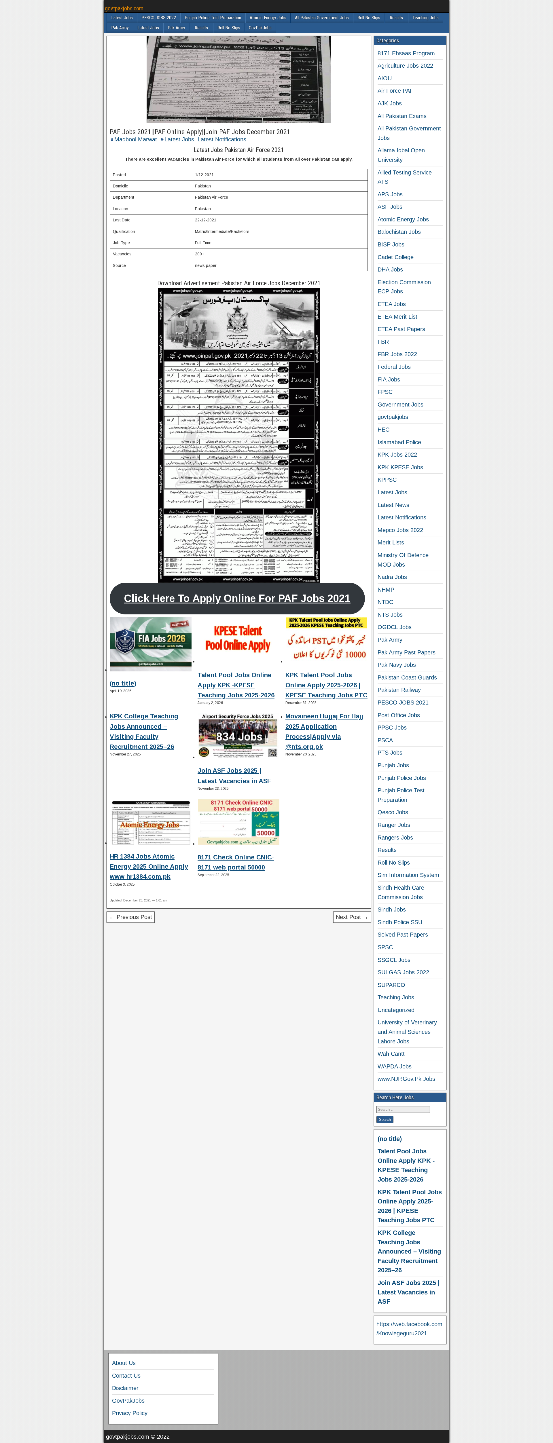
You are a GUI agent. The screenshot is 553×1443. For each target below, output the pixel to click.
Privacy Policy (129, 1413)
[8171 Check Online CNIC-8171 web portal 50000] (238, 823)
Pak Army (120, 28)
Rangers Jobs (395, 837)
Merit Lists (391, 542)
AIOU (385, 78)
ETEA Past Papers (401, 329)
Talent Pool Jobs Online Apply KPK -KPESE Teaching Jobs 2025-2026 (236, 685)
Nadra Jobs (392, 577)
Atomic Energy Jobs (268, 17)
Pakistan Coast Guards (407, 677)
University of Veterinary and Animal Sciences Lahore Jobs (407, 1031)
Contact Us (126, 1375)
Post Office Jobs (399, 715)
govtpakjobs (393, 417)
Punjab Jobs (393, 765)
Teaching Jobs (425, 17)
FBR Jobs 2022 (397, 354)
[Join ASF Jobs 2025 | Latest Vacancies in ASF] (238, 737)
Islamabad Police (399, 442)
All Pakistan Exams (402, 116)
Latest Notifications (222, 139)
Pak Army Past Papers (406, 652)
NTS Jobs (390, 615)
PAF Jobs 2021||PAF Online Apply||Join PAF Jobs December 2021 (200, 132)
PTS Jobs (390, 752)
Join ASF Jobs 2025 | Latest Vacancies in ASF (409, 1292)
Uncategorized (396, 1010)
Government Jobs (400, 404)
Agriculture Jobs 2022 (405, 65)
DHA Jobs (390, 269)
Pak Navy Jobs (397, 665)
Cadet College (396, 257)
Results (396, 17)
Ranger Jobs (394, 825)
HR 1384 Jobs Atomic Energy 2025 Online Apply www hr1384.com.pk (149, 866)
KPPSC (387, 479)
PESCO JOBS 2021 (403, 702)
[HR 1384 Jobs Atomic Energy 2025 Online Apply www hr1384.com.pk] (151, 822)
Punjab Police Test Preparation (213, 17)
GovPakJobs (260, 28)
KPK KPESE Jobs (400, 467)
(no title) (123, 683)
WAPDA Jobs (395, 1066)
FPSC (385, 392)
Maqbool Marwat (135, 139)
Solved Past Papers (403, 934)
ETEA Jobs (392, 304)
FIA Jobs (389, 379)
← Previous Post (130, 917)
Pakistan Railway (399, 690)
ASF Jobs (390, 207)
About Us (124, 1363)
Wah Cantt (391, 1054)
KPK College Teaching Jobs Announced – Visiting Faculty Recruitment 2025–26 (409, 1251)
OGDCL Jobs (395, 627)
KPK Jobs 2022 (397, 454)
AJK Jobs (390, 103)
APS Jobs (390, 194)
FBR (383, 342)
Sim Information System (408, 875)
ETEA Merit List (397, 317)
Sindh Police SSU (400, 922)
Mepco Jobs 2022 (400, 530)
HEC (383, 429)
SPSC (385, 947)
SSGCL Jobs (394, 960)
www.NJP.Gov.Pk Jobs (406, 1079)
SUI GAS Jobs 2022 (403, 972)
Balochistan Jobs (399, 232)
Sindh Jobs (392, 909)
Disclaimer (125, 1388)
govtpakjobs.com (124, 8)
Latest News (393, 505)
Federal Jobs (394, 367)
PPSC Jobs (392, 727)
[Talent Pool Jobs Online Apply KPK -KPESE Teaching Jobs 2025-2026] (238, 641)
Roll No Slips (368, 17)
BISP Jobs (391, 244)
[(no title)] (151, 645)
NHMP (386, 589)
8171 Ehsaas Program (406, 53)
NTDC (385, 602)
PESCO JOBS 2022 (158, 17)
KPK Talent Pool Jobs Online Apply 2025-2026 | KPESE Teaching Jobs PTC (326, 685)
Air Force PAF (395, 91)
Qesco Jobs (393, 812)
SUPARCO (391, 985)
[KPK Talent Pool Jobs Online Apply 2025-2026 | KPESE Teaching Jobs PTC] (326, 641)
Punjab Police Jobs (402, 778)
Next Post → (352, 917)
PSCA (385, 740)
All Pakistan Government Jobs (322, 17)
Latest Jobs (122, 17)
